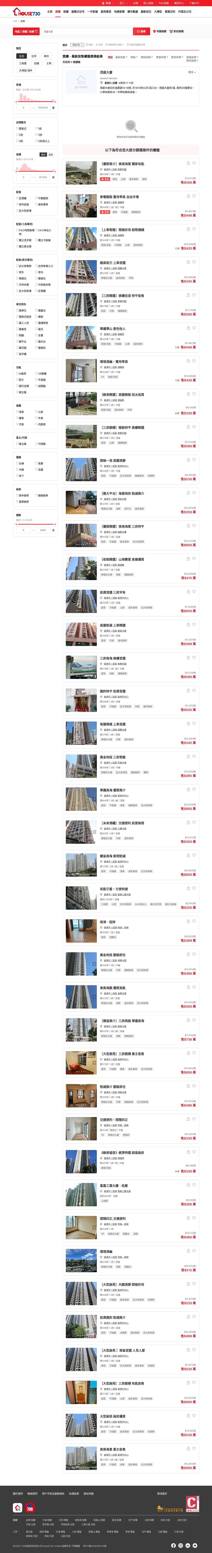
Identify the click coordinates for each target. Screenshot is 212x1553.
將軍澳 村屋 (32, 1536)
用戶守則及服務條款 (53, 1493)
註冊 (135, 3)
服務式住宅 (78, 11)
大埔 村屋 (179, 1531)
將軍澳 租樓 (80, 1520)
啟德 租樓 (30, 1520)
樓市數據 (132, 11)
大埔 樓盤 (60, 1531)
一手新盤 (92, 11)
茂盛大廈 (106, 72)
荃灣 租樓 (116, 1520)
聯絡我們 (32, 1493)
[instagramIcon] (180, 1545)
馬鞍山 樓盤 (94, 1531)
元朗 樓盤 (162, 1531)
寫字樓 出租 (48, 1524)
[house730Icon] (17, 1508)
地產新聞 (119, 11)
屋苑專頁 (106, 11)
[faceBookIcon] (173, 1545)
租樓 (66, 11)
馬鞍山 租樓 (99, 1520)
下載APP (194, 3)
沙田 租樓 (63, 1520)
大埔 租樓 (47, 1520)
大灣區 (158, 11)
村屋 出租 (30, 1524)
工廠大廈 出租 (88, 1524)
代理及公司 (184, 11)
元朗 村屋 (181, 1520)
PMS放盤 (164, 3)
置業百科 (170, 11)
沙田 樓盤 (76, 1531)
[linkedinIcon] (187, 1545)
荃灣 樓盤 (130, 1531)
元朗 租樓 (149, 1520)
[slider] (35, 101)
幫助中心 (179, 3)
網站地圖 (89, 1493)
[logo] (26, 11)
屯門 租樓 (133, 1520)
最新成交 (146, 11)
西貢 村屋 (165, 1520)
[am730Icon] (29, 1508)
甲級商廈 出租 (67, 1524)
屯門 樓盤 (146, 1531)
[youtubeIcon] (195, 1545)
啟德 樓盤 (44, 1531)
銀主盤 (29, 1531)
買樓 (58, 11)
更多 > (192, 72)
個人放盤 (148, 3)
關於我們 (18, 1493)
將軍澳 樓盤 (112, 1531)
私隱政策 (74, 1493)
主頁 (49, 11)
